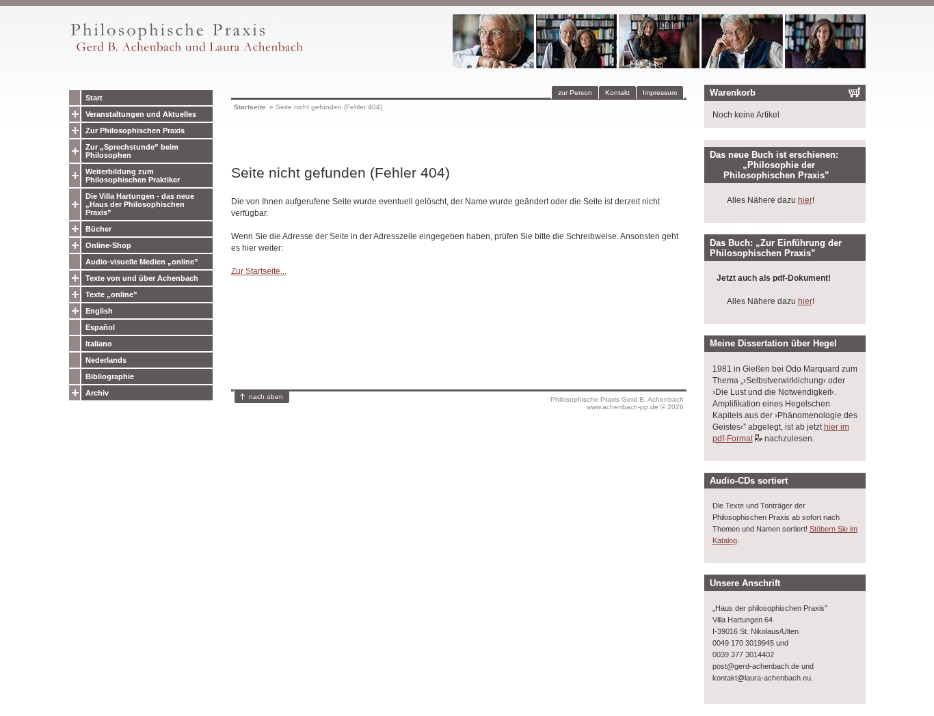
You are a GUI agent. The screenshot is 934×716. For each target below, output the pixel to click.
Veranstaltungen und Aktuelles (140, 114)
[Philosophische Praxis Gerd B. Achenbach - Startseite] (186, 51)
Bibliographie (109, 376)
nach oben (266, 396)
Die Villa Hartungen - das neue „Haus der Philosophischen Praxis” (139, 204)
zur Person (575, 92)
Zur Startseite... (258, 271)
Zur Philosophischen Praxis (135, 130)
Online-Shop (108, 245)
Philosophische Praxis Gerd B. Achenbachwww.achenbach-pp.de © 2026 (617, 403)
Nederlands (105, 360)
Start (94, 98)
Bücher (98, 229)
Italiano (98, 344)
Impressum (660, 92)
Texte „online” (111, 294)
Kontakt (617, 92)
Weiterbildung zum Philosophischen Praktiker (132, 175)
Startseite (250, 107)
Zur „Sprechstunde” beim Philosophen (131, 151)
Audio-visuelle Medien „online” (141, 262)
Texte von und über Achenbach (141, 278)
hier (805, 200)
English (99, 311)
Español (100, 327)
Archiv (97, 393)
